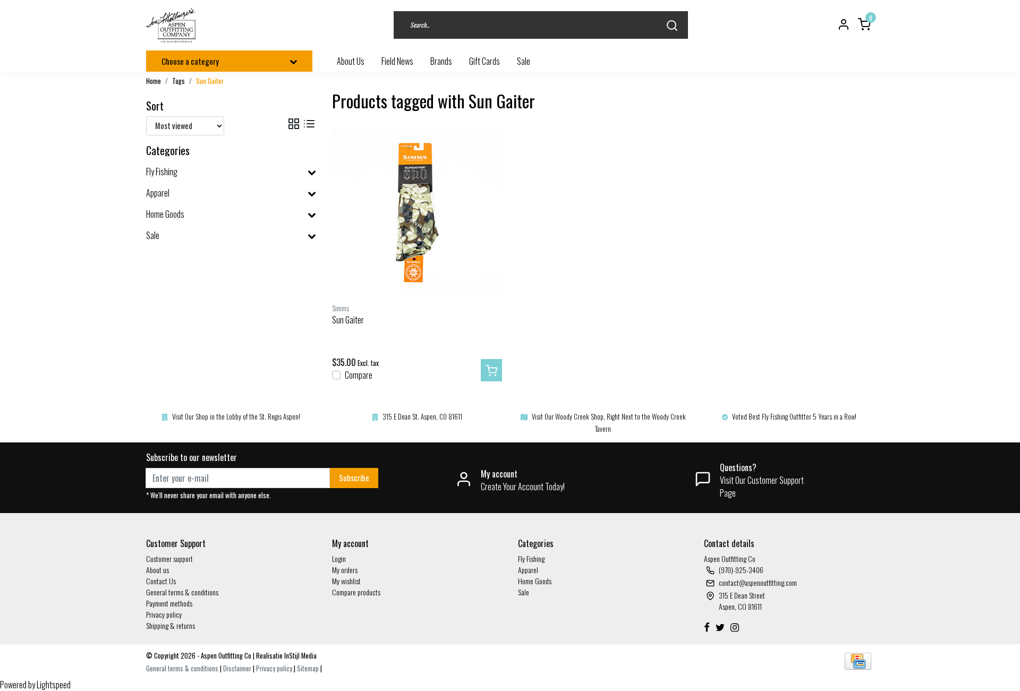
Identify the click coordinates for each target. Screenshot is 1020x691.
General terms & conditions (182, 592)
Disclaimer (237, 668)
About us (157, 569)
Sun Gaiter (210, 81)
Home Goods (534, 580)
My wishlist (346, 580)
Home (153, 81)
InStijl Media (300, 656)
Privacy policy (164, 614)
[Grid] (294, 124)
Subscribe (354, 477)
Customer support (169, 558)
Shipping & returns (170, 625)
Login (339, 558)
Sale (523, 592)
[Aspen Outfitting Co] (172, 25)
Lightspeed (54, 684)
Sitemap (308, 668)
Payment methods (169, 603)
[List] (309, 124)
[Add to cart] (491, 370)
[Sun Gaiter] (417, 213)
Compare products (356, 592)
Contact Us (161, 580)
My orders (345, 569)
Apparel (528, 569)
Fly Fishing (531, 558)
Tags (178, 81)
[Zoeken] (672, 25)
